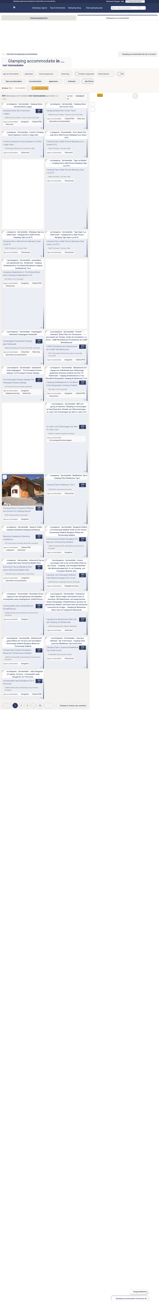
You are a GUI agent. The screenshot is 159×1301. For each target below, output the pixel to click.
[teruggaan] (8, 105)
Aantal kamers (103, 74)
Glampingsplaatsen (39, 18)
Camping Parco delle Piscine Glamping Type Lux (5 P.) (65, 171)
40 (40, 705)
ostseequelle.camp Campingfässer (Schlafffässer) (18, 607)
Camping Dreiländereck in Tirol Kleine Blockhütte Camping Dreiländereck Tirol (22, 273)
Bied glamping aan (94, 8)
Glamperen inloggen (113, 1)
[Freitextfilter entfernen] (139, 7)
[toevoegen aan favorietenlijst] (5, 105)
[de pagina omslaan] (38, 105)
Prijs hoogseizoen (46, 74)
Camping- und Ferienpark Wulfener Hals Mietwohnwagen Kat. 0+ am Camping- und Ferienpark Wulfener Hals (61, 577)
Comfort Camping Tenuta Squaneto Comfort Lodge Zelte (22, 143)
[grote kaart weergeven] (93, 104)
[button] (7, 705)
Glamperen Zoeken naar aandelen (72, 706)
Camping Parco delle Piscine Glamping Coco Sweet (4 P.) (65, 143)
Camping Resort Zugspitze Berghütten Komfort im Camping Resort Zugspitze (18, 510)
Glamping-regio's (39, 8)
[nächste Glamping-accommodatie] (49, 705)
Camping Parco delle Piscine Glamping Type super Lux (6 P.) (65, 242)
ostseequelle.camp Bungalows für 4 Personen (18, 682)
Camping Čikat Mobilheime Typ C (60, 485)
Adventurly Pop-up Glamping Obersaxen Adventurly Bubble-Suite (17, 568)
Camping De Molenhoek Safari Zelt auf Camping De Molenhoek (61, 620)
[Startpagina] (3, 54)
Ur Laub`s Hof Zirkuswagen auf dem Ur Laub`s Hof (62, 428)
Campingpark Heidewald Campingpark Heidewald (17, 342)
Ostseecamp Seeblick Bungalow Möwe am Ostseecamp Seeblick (17, 651)
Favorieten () (131, 1299)
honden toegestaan (86, 74)
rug (101, 95)
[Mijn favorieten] (107, 8)
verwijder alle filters (41, 88)
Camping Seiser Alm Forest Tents (61, 110)
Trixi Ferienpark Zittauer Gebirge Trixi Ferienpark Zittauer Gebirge (18, 381)
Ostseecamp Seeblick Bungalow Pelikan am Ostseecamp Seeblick (62, 540)
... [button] (33, 705)
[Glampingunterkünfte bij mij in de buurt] (93, 109)
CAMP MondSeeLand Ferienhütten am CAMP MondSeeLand (61, 348)
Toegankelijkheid (139, 1292)
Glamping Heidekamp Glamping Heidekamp (16, 537)
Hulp (122, 1)
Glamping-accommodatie (117, 18)
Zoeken (144, 8)
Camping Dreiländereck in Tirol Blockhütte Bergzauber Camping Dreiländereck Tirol (62, 384)
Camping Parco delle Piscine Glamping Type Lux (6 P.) (22, 242)
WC (122, 74)
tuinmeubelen (20, 88)
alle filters (88, 81)
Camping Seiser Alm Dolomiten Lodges (16, 112)
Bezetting (65, 74)
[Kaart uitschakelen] (135, 95)
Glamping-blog (74, 8)
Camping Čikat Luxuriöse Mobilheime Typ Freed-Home (62, 649)
